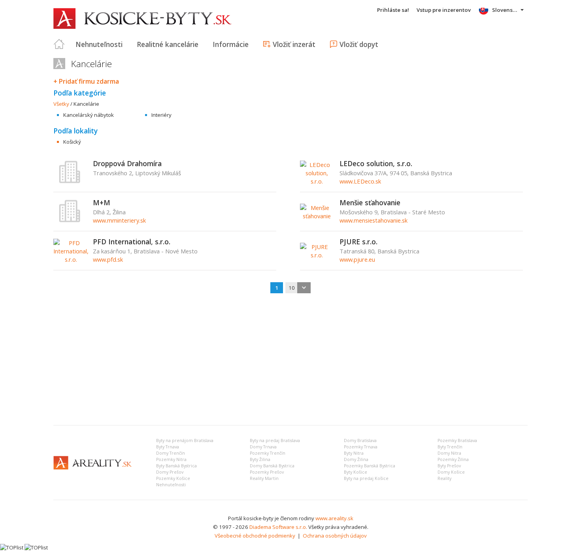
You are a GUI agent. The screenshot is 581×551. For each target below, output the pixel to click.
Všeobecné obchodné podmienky (255, 535)
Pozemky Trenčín (267, 453)
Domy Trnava (263, 447)
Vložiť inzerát (294, 44)
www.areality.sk (334, 518)
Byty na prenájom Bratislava (184, 440)
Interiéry (161, 114)
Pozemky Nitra (171, 459)
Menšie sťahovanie (370, 202)
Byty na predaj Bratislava (275, 440)
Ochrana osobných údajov (335, 535)
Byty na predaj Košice (366, 478)
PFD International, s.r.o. (131, 241)
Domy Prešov (169, 472)
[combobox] (298, 287)
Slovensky (505, 9)
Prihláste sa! (393, 9)
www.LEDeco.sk (360, 181)
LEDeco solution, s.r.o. (376, 163)
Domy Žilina (356, 459)
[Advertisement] (290, 360)
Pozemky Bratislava (457, 440)
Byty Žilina (260, 459)
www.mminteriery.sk (119, 220)
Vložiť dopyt (359, 44)
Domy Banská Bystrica (272, 466)
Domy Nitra (449, 453)
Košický (72, 141)
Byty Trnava (167, 447)
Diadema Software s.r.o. (278, 526)
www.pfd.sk (108, 259)
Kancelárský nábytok (88, 114)
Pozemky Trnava (360, 447)
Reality (444, 478)
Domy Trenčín (170, 453)
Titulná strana (59, 44)
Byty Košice (355, 472)
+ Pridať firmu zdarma (86, 81)
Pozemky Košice (173, 478)
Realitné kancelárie (167, 44)
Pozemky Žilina (453, 459)
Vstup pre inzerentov (444, 9)
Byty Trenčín (450, 447)
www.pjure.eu (357, 259)
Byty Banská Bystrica (176, 466)
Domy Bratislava (360, 440)
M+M (101, 202)
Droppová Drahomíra (127, 163)
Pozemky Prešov (267, 472)
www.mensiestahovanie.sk (373, 220)
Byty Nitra (354, 453)
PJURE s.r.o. (358, 241)
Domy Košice (451, 472)
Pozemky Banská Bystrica (369, 466)
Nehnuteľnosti (99, 44)
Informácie (231, 44)
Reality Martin (264, 478)
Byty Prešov (449, 466)
